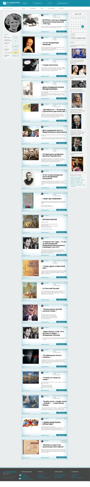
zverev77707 (73, 185)
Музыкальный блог (63, 3)
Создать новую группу (43, 477)
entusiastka (73, 186)
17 (71, 26)
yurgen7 (80, 183)
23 (84, 26)
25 (73, 28)
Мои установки (25, 477)
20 (78, 26)
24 (71, 28)
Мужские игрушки (59, 476)
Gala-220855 (77, 178)
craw (77, 183)
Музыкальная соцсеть (13, 3)
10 (71, 24)
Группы (25, 3)
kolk (81, 182)
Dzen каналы (58, 477)
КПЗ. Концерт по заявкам (61, 418)
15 (82, 24)
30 (84, 28)
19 (75, 26)
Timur (76, 177)
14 (80, 24)
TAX (82, 181)
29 (82, 28)
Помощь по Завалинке (77, 477)
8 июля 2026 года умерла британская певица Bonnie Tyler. (77, 90)
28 (80, 28)
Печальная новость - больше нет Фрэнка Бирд (78, 46)
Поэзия (55, 39)
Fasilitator (72, 182)
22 (82, 26)
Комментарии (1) (45, 31)
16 (84, 24)
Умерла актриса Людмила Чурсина (76, 154)
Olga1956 (46, 14)
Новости (72, 42)
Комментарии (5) (45, 54)
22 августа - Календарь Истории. (78, 38)
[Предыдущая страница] (20, 478)
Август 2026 (78, 14)
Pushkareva (73, 183)
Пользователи (37, 3)
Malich (78, 179)
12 (75, 24)
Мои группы (41, 474)
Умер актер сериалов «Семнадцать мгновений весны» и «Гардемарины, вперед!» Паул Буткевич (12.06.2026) (78, 132)
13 (78, 24)
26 (75, 28)
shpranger (78, 185)
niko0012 (72, 178)
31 (71, 31)
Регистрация (10, 8)
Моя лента (24, 474)
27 (78, 28)
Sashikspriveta (73, 179)
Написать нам (75, 474)
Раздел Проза (64, 442)
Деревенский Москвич (27, 479)
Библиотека (63, 440)
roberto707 (72, 181)
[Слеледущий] (71, 14)
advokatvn (78, 181)
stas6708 (72, 177)
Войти (4, 8)
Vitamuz (83, 179)
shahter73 (77, 182)
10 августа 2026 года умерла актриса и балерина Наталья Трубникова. (77, 62)
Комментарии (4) (45, 143)
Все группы (41, 476)
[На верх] (20, 475)
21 (80, 26)
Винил (55, 62)
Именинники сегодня (75, 175)
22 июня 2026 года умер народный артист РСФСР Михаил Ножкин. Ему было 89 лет (77, 111)
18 (73, 26)
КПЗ (50, 3)
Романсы (55, 263)
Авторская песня (57, 17)
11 (73, 24)
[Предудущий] (85, 14)
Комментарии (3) (45, 98)
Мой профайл (24, 476)
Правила (73, 476)
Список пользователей (60, 474)
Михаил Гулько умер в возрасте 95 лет (77, 77)
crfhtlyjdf (80, 177)
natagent (84, 185)
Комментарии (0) (45, 76)
